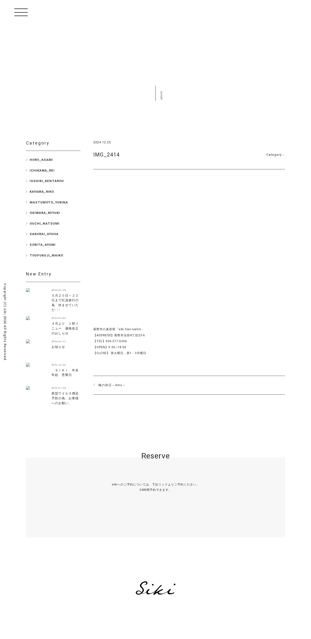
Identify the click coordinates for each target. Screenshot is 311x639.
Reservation (155, 522)
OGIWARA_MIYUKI (45, 213)
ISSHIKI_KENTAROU (47, 181)
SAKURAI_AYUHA (44, 234)
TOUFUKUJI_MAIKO (46, 255)
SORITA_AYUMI (43, 244)
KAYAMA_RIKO (42, 191)
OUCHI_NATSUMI (45, 223)
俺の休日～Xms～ (112, 385)
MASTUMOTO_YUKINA (49, 202)
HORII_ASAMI (41, 160)
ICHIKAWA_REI (42, 170)
